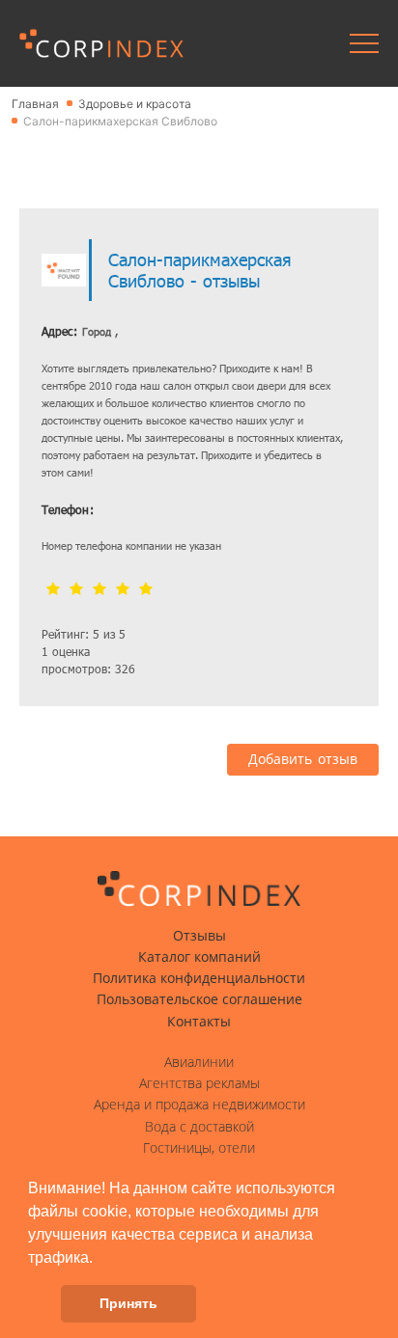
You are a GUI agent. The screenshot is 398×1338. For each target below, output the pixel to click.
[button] (99, 1259)
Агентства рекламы (199, 1083)
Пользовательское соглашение (199, 999)
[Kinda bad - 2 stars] (76, 590)
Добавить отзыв (302, 759)
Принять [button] (128, 1303)
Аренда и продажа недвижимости (199, 1104)
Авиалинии (199, 1062)
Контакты (199, 1021)
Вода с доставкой (199, 1126)
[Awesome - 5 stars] (145, 590)
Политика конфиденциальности (199, 978)
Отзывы (199, 935)
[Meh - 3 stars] (99, 590)
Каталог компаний (199, 957)
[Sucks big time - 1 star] (53, 590)
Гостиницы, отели (199, 1148)
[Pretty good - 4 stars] (122, 590)
